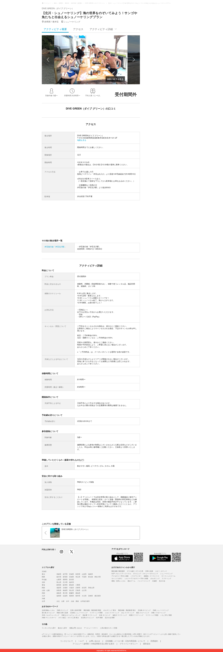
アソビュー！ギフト (91, 628)
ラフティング (166, 578)
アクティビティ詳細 (101, 29)
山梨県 (59, 579)
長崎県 (71, 596)
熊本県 (77, 596)
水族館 (154, 581)
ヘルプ (81, 641)
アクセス (78, 29)
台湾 (43, 601)
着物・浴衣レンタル (118, 581)
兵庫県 (77, 587)
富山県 (59, 582)
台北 (58, 601)
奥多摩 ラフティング (90, 615)
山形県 (84, 574)
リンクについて (66, 641)
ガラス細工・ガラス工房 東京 (68, 617)
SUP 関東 (99, 617)
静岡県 (59, 585)
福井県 (71, 582)
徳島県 (59, 593)
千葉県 (84, 577)
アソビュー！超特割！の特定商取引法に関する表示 (93, 643)
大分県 (84, 596)
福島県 (90, 574)
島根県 (65, 590)
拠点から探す (62, 628)
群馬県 (65, 577)
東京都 (90, 577)
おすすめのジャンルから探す (123, 567)
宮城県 (71, 574)
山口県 (84, 590)
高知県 (77, 593)
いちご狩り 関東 (166, 615)
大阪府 (71, 587)
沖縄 (43, 598)
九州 (43, 596)
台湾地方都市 (85, 601)
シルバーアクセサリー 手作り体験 (136, 578)
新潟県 (71, 579)
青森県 (59, 574)
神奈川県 (97, 577)
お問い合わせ (94, 641)
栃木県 (59, 577)
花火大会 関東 (110, 617)
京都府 (65, 587)
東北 (43, 574)
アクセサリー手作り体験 (120, 576)
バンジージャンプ (144, 581)
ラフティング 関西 (152, 615)
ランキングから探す (49, 628)
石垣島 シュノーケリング (79, 612)
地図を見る (81, 140)
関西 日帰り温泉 (62, 612)
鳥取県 (59, 590)
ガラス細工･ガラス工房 (135, 571)
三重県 (77, 585)
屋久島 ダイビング (48, 612)
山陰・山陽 (46, 590)
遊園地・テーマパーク (151, 576)
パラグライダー (136, 576)
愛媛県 (71, 593)
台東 (62, 601)
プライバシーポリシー (129, 643)
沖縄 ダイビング (62, 610)
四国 (43, 593)
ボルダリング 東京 (109, 610)
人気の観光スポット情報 (108, 628)
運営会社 (146, 643)
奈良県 (84, 587)
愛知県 (71, 585)
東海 (43, 585)
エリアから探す (48, 567)
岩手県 (65, 574)
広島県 (77, 590)
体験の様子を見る (115, 79)
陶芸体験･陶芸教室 (118, 571)
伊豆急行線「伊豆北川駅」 (55, 246)
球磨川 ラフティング (136, 615)
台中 (67, 601)
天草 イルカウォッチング (50, 615)
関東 (43, 577)
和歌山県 (91, 587)
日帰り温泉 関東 (75, 610)
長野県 (65, 579)
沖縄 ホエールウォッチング (70, 615)
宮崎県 (90, 596)
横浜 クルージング (142, 612)
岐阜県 (65, 585)
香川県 (65, 593)
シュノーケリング (166, 573)
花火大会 (162, 581)
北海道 (44, 571)
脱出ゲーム (131, 581)
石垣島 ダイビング (144, 610)
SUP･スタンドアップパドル (121, 573)
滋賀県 (59, 587)
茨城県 (71, 577)
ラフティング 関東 (96, 612)
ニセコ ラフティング (112, 612)
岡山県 (71, 590)
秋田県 (77, 574)
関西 (43, 587)
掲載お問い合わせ (75, 628)
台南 (72, 601)
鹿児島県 (97, 596)
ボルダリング (155, 578)
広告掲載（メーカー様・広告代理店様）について (125, 641)
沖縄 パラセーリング (158, 612)
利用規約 (154, 641)
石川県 (65, 582)
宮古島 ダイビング (87, 617)
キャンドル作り (117, 578)
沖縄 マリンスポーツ (49, 617)
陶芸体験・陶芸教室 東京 (127, 610)
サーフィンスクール (168, 576)
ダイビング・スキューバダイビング (145, 573)
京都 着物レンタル (48, 610)
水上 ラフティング (127, 612)
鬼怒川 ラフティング (120, 615)
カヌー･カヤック (161, 571)
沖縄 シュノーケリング (161, 610)
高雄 (77, 601)
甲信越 (44, 579)
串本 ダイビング (104, 615)
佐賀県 (65, 596)
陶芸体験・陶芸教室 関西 (92, 610)
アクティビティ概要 (55, 29)
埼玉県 (77, 577)
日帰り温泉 (149, 571)
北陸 (43, 582)
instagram (61, 551)
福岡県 (59, 596)
